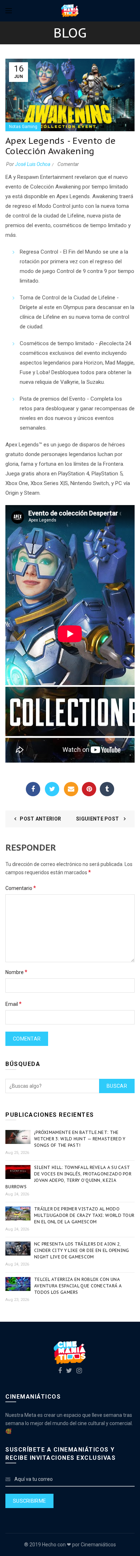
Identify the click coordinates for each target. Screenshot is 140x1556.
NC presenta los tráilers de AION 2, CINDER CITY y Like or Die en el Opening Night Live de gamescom (81, 1250)
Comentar (68, 164)
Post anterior (40, 819)
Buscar (117, 1086)
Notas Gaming (23, 126)
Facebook (33, 789)
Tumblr (107, 789)
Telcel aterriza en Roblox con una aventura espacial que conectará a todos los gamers (78, 1286)
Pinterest (89, 789)
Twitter (52, 789)
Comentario (20, 888)
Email (71, 789)
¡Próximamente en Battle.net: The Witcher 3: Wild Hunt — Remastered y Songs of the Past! (80, 1139)
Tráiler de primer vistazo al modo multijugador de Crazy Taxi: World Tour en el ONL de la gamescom (84, 1215)
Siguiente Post (98, 819)
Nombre (16, 972)
